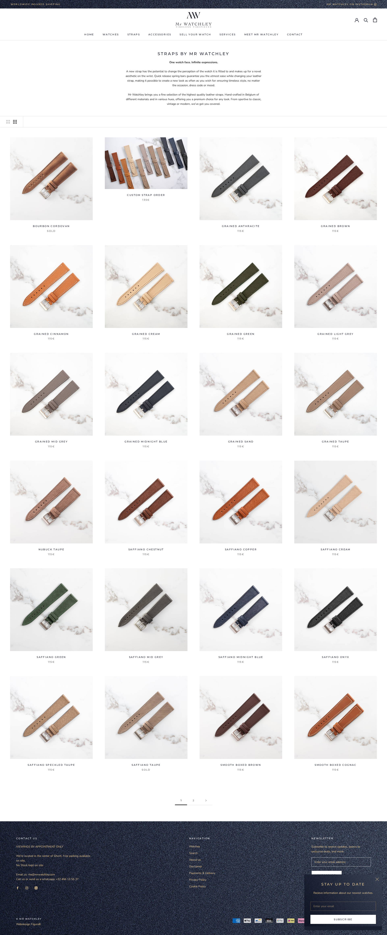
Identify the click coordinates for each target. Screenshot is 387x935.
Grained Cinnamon (51, 333)
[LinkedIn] (36, 888)
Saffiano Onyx (335, 657)
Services (228, 34)
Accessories (159, 34)
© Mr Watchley (29, 918)
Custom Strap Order (146, 194)
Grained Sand (241, 441)
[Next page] (206, 800)
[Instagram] (26, 888)
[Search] (366, 20)
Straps (133, 34)
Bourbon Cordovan (51, 226)
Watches (111, 34)
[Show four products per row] (15, 122)
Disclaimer (195, 866)
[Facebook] (17, 888)
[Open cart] (375, 20)
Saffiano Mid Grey (146, 657)
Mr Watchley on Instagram (350, 4)
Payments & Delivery (202, 873)
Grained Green (241, 333)
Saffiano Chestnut (146, 549)
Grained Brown (335, 226)
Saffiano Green (51, 657)
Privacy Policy (197, 880)
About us (195, 860)
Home (89, 34)
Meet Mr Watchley (261, 34)
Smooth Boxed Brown (241, 764)
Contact (295, 34)
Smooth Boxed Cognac (336, 764)
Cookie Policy (197, 886)
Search (193, 853)
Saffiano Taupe (146, 764)
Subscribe (343, 919)
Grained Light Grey (335, 333)
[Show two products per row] (8, 122)
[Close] (377, 879)
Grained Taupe (335, 441)
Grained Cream (146, 333)
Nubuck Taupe (51, 549)
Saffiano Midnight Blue (240, 657)
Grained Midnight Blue (146, 441)
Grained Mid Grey (51, 441)
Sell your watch (195, 34)
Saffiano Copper (241, 549)
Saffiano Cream (336, 549)
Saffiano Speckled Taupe (51, 764)
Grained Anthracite (241, 226)
